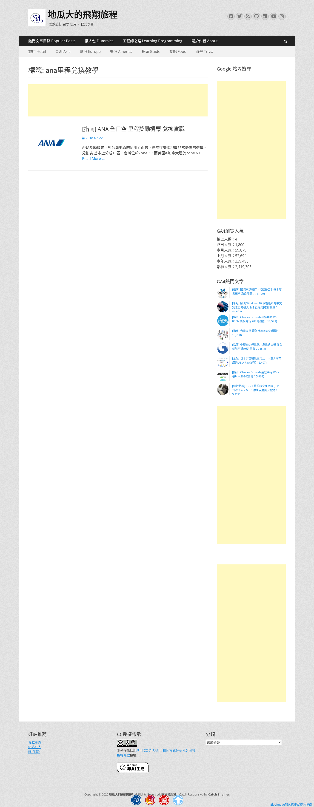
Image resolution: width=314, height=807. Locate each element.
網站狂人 (34, 747)
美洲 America (121, 51)
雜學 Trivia (204, 51)
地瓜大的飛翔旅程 (83, 15)
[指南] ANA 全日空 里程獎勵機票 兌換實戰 (133, 129)
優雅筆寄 (34, 742)
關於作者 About (204, 40)
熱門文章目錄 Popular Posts (52, 40)
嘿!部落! (34, 752)
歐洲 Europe (90, 51)
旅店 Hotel (37, 51)
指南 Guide (151, 51)
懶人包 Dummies (99, 40)
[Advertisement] (118, 100)
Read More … (93, 158)
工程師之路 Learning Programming (152, 40)
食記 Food (177, 51)
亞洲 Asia (63, 51)
